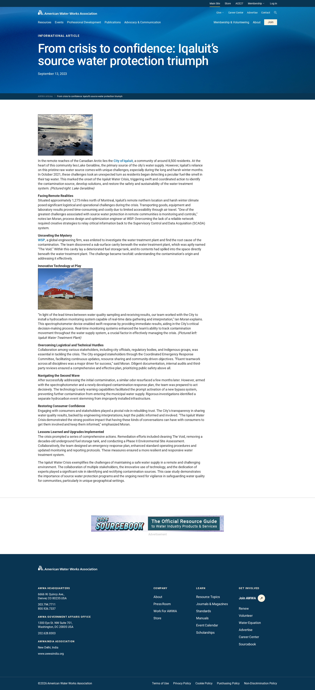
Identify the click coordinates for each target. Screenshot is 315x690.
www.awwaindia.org (51, 653)
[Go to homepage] (67, 568)
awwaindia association (56, 641)
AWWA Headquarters (54, 588)
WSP (41, 240)
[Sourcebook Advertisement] (157, 523)
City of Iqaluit (123, 161)
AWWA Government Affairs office (64, 616)
